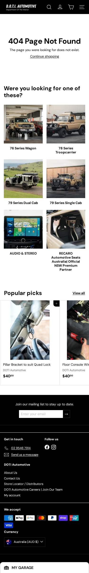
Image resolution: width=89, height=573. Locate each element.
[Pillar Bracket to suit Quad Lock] (30, 340)
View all (79, 293)
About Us (10, 473)
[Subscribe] (66, 414)
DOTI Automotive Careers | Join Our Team (33, 490)
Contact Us (12, 478)
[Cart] (71, 7)
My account (12, 495)
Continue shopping (44, 56)
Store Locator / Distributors (23, 484)
